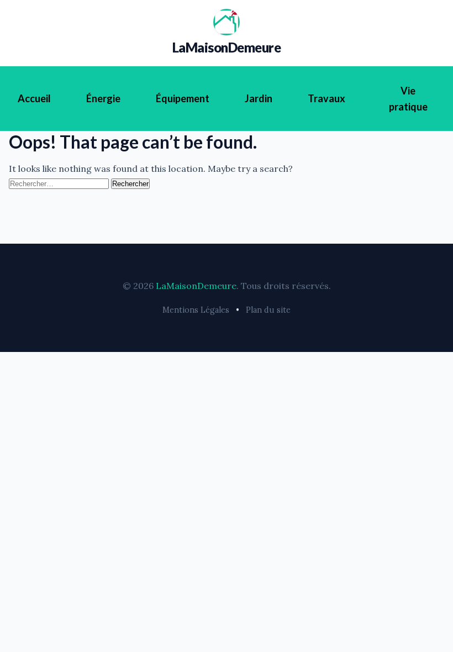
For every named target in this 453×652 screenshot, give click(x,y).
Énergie (103, 98)
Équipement (182, 98)
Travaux (326, 98)
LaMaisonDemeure (226, 47)
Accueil (34, 98)
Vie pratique (408, 99)
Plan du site (268, 310)
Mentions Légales (195, 310)
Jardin (258, 98)
